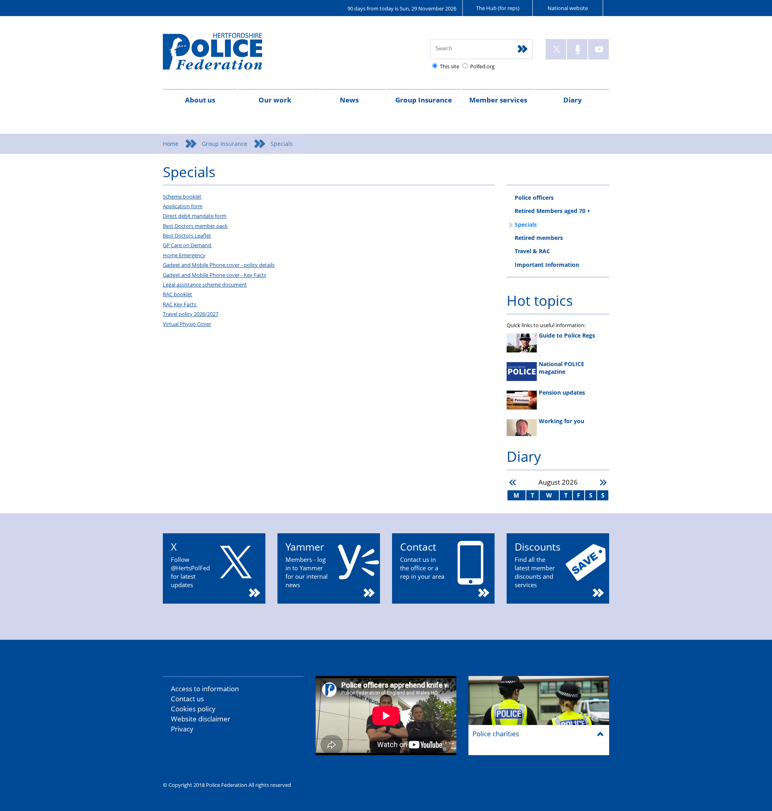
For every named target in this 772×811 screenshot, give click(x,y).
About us (200, 99)
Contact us (187, 698)
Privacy (182, 728)
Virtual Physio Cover (187, 324)
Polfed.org (482, 66)
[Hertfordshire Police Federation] (224, 55)
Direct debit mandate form (194, 215)
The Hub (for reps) (497, 8)
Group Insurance (423, 99)
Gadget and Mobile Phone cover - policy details (219, 264)
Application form (183, 206)
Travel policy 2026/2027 (190, 313)
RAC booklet (177, 294)
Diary (572, 99)
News (349, 99)
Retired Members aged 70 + (552, 211)
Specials (526, 224)
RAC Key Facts (180, 304)
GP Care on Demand (187, 245)
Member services (498, 99)
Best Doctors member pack (195, 225)
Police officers (534, 197)
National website (568, 8)
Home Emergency (184, 255)
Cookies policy (193, 708)
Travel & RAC (532, 251)
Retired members (539, 238)
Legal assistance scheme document (205, 284)
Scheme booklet (182, 196)
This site (449, 66)
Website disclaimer (200, 718)
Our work (275, 99)
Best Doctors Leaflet (187, 235)
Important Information (547, 264)
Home (171, 143)
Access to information (205, 688)
